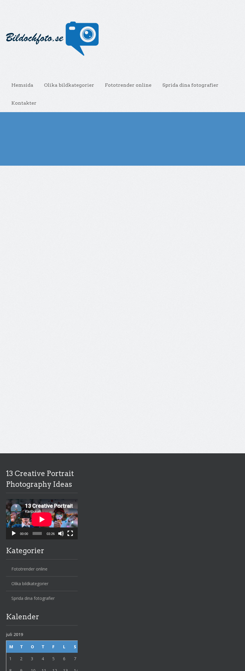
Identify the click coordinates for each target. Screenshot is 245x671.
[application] (42, 519)
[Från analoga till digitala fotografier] (92, 305)
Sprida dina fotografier (190, 85)
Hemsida (22, 85)
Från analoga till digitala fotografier (92, 273)
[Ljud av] (61, 533)
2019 (25, 175)
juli (36, 175)
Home (11, 175)
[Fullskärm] (70, 533)
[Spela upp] (14, 533)
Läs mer (23, 416)
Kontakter (23, 103)
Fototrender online (128, 85)
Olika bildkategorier (69, 85)
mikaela (29, 228)
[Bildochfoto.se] (118, 39)
